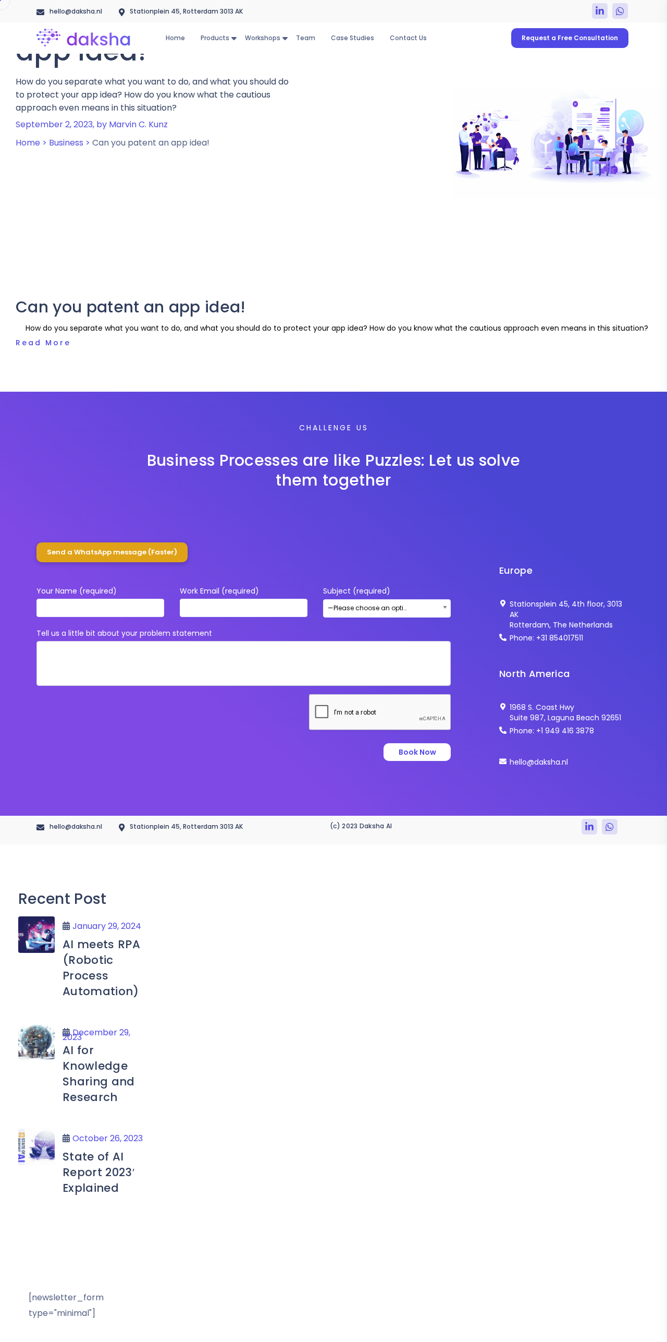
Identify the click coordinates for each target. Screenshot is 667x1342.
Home (20, 162)
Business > (69, 143)
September (102, 162)
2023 (55, 162)
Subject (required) (370, 599)
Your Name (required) (76, 591)
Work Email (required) (219, 591)
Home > (31, 143)
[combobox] (387, 608)
